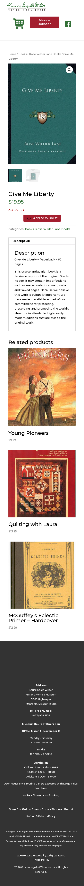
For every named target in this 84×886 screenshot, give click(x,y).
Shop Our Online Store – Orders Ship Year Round (41, 809)
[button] (69, 69)
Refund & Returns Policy (41, 816)
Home (12, 54)
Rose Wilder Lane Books (45, 54)
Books (23, 54)
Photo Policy (41, 859)
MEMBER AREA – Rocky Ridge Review (41, 855)
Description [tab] (21, 241)
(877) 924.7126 (41, 715)
